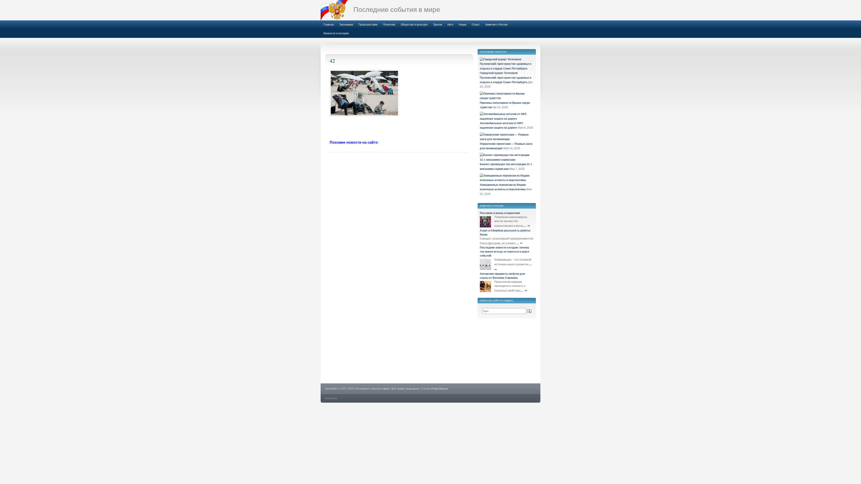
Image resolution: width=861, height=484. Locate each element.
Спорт (476, 24)
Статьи (425, 388)
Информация (439, 388)
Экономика (346, 24)
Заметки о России (496, 24)
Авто (450, 24)
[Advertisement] (399, 129)
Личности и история (336, 33)
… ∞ (526, 225)
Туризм (437, 24)
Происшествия (368, 24)
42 (332, 60)
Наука (462, 24)
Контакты (331, 398)
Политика (389, 24)
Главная (328, 24)
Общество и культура (414, 24)
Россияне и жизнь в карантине (500, 213)
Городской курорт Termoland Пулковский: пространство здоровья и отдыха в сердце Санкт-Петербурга (505, 77)
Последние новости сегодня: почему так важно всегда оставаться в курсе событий (504, 251)
